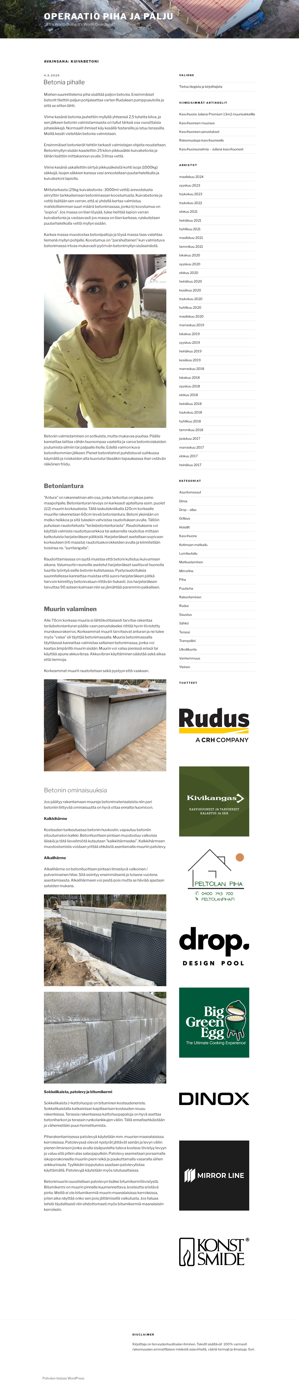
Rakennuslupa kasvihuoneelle (201, 140)
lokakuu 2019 (189, 334)
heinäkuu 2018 (190, 404)
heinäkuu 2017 (190, 465)
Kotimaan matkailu (193, 545)
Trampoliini (187, 641)
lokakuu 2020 (189, 255)
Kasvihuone (188, 536)
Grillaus (184, 518)
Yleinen (184, 667)
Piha (182, 579)
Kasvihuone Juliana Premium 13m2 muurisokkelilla (217, 114)
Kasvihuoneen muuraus (197, 123)
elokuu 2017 (188, 456)
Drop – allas (187, 510)
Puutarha (186, 588)
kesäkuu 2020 (190, 290)
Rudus (184, 606)
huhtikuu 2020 (190, 307)
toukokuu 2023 (190, 194)
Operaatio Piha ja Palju (109, 16)
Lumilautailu (188, 553)
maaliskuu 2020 (191, 316)
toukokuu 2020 (191, 299)
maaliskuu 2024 (191, 177)
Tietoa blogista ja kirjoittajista (200, 87)
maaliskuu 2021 (191, 238)
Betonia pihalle (64, 82)
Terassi (184, 632)
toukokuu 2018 (190, 412)
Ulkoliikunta (188, 649)
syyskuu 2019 (189, 342)
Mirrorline (186, 571)
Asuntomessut (190, 492)
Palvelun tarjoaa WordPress (63, 1378)
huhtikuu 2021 (190, 229)
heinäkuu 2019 (190, 351)
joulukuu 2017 (189, 438)
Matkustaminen (191, 562)
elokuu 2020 (188, 273)
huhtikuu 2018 (190, 421)
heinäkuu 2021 (190, 220)
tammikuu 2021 (191, 246)
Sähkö (184, 623)
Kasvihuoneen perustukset (199, 132)
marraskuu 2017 (191, 447)
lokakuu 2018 (189, 377)
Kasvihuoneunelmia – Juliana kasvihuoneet (211, 149)
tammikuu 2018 (191, 430)
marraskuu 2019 (191, 325)
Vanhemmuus (189, 658)
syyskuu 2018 (189, 386)
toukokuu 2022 (190, 203)
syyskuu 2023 (189, 185)
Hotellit (184, 527)
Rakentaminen (190, 597)
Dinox (183, 501)
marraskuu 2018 (191, 369)
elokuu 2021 (188, 211)
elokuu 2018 (188, 395)
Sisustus (185, 615)
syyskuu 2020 (189, 264)
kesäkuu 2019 (190, 360)
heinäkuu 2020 (190, 281)
